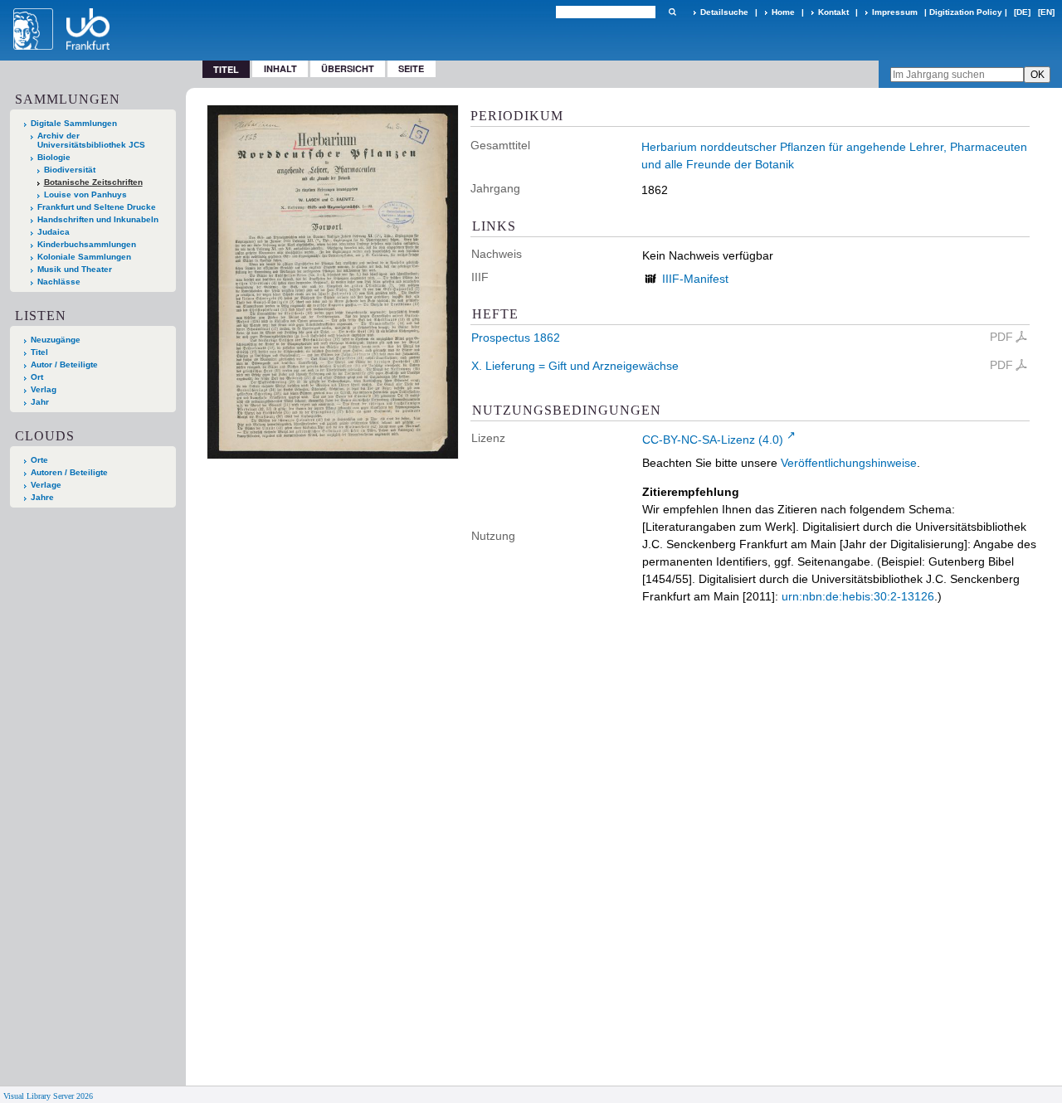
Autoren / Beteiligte (69, 472)
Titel (39, 352)
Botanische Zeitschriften (93, 182)
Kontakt (833, 12)
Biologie (54, 157)
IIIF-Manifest (695, 278)
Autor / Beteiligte (64, 364)
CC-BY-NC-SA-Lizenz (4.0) (712, 439)
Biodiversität (69, 169)
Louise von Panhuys (85, 194)
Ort (37, 376)
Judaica (53, 231)
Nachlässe (58, 281)
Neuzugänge (55, 339)
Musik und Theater (74, 269)
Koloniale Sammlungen (84, 256)
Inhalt (280, 68)
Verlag (43, 389)
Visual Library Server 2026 (48, 1096)
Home (783, 12)
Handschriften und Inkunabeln (97, 219)
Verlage (46, 484)
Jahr (40, 401)
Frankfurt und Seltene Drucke (96, 206)
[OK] (672, 12)
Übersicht (347, 68)
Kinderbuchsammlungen (86, 244)
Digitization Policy (965, 12)
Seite (411, 68)
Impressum (895, 12)
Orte (39, 459)
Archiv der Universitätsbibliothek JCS (91, 140)
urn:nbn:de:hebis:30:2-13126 (858, 596)
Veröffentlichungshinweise (849, 462)
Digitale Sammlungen (74, 123)
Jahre (42, 497)
